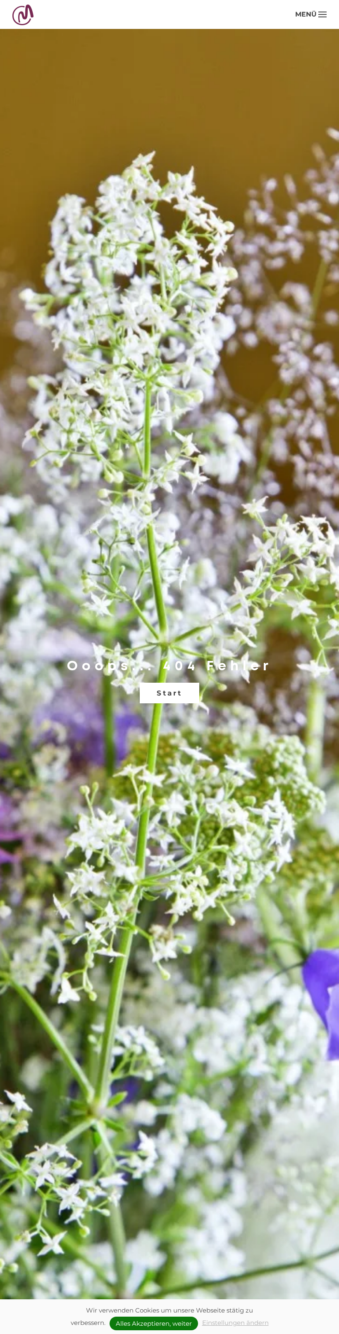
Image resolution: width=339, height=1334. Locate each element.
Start (169, 693)
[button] (311, 14)
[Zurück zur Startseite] (24, 14)
